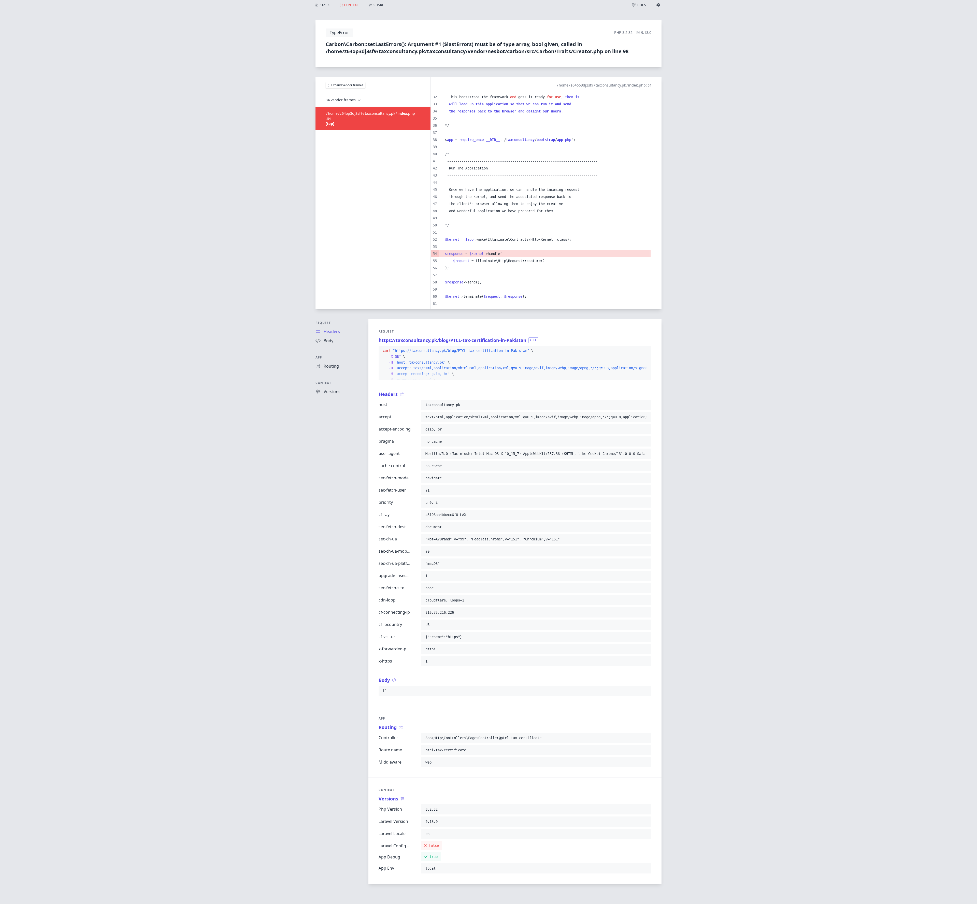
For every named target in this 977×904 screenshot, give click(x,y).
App (318, 357)
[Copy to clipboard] (645, 351)
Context (323, 383)
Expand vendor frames (347, 85)
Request (323, 323)
